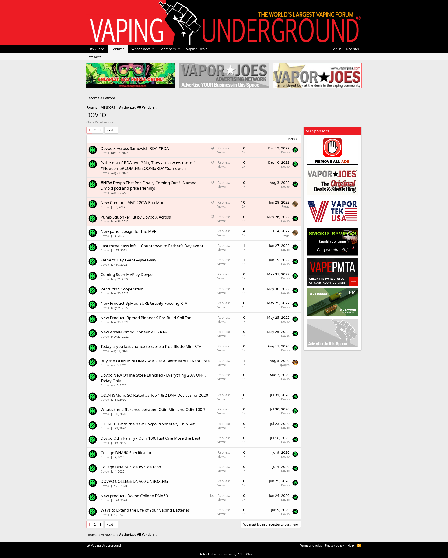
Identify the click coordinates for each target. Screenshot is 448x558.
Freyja (286, 206)
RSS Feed (97, 48)
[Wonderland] (332, 211)
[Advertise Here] (332, 333)
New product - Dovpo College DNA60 (134, 495)
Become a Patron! (100, 97)
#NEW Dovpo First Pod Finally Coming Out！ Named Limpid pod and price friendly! (148, 185)
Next (109, 130)
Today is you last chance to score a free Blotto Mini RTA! (152, 346)
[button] (153, 49)
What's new (140, 48)
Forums (117, 48)
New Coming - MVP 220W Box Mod (132, 202)
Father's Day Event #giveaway (128, 260)
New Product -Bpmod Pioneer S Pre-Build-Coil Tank (147, 317)
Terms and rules (311, 545)
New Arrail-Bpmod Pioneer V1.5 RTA (134, 332)
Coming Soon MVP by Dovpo (127, 274)
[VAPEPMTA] (332, 272)
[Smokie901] (332, 242)
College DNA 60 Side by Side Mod (131, 467)
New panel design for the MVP (128, 231)
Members (168, 48)
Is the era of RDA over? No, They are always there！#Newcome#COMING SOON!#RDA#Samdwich (148, 165)
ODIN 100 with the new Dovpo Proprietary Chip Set (148, 424)
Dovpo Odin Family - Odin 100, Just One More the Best (150, 438)
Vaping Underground (105, 545)
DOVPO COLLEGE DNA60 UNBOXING (134, 481)
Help (350, 545)
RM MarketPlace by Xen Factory (225, 554)
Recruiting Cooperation (122, 289)
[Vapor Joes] (332, 181)
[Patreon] (332, 151)
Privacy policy (334, 545)
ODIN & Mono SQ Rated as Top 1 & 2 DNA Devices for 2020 (154, 395)
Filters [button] (290, 139)
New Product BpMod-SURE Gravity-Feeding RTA (144, 303)
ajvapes (285, 365)
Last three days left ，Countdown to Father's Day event (152, 245)
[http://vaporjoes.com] (317, 75)
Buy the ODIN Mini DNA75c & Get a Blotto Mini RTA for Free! (156, 361)
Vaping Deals (196, 48)
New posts (93, 57)
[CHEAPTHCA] (130, 75)
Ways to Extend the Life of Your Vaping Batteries (145, 510)
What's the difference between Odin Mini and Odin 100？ (153, 409)
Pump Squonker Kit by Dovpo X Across (136, 217)
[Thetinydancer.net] (332, 302)
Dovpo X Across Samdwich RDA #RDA (135, 148)
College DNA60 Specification (127, 452)
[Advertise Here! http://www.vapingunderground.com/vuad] (223, 75)
